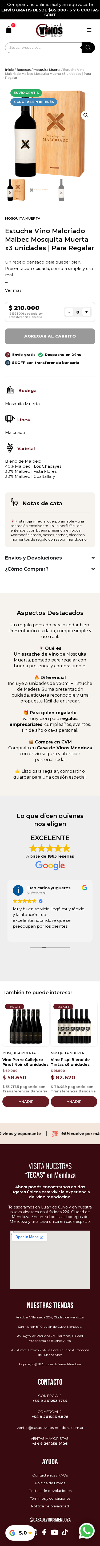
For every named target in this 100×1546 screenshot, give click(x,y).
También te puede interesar (37, 993)
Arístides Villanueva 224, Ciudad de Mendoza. (50, 1317)
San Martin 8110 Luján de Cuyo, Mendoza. (50, 1327)
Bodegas (24, 70)
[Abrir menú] (89, 30)
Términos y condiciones (50, 1498)
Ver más (13, 290)
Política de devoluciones (50, 1491)
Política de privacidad (50, 1506)
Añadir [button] (26, 1101)
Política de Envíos (50, 1483)
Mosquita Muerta (47, 70)
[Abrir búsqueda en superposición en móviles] (50, 47)
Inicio (9, 70)
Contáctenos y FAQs (50, 1475)
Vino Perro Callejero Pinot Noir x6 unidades (25, 1062)
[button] (86, 115)
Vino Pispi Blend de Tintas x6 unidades (70, 1062)
